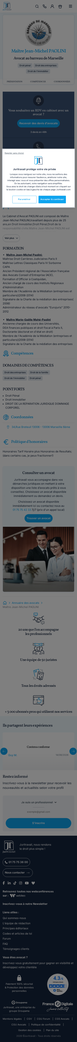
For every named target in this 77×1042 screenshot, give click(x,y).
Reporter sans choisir (14, 153)
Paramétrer (24, 199)
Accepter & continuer (52, 199)
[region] (38, 178)
